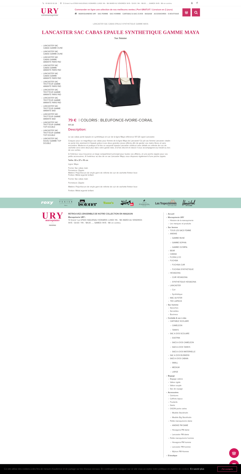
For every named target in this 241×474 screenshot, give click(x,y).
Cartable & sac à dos (132, 14)
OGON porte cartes (178, 409)
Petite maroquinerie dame (181, 421)
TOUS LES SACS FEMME (180, 230)
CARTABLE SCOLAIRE (179, 321)
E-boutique (173, 14)
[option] (61, 203)
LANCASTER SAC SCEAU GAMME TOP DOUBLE (52, 140)
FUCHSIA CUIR (178, 265)
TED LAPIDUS (176, 301)
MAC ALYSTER (176, 298)
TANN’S (175, 330)
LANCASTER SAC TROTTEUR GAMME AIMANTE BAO (52, 108)
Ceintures (174, 395)
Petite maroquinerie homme (182, 438)
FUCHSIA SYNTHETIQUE (183, 269)
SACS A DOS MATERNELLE (183, 352)
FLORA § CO (175, 257)
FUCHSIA (174, 260)
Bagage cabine (176, 379)
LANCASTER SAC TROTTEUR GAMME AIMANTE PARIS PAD (52, 84)
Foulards (174, 402)
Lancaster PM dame (180, 434)
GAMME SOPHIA (179, 243)
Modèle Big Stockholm (181, 417)
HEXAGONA (175, 273)
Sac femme (103, 14)
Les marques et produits (180, 224)
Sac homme (115, 14)
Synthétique (177, 294)
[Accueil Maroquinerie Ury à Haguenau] (49, 12)
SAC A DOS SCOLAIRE (179, 333)
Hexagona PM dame (180, 430)
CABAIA (173, 254)
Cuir (174, 290)
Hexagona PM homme (181, 442)
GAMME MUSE (178, 238)
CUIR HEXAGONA (179, 277)
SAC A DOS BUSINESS (179, 355)
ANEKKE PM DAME (180, 425)
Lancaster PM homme (181, 447)
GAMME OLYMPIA (179, 247)
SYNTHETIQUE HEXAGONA (184, 282)
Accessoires (160, 14)
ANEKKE (173, 234)
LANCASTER (175, 285)
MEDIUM (175, 367)
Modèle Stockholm (180, 413)
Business (174, 314)
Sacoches (174, 308)
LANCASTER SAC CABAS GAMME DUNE (53, 47)
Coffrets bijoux (176, 399)
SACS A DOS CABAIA (179, 358)
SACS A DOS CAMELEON (183, 342)
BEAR (172, 251)
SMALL (175, 363)
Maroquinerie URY (87, 14)
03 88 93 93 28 (51, 3)
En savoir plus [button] (197, 469)
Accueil (76, 13)
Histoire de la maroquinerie (181, 220)
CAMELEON (177, 325)
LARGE (175, 372)
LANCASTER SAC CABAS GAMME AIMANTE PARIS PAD (52, 59)
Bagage (148, 14)
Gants (172, 405)
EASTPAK (176, 338)
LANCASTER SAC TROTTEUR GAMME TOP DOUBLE (52, 124)
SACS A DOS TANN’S (181, 347)
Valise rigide (175, 382)
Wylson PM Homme (180, 451)
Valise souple (175, 385)
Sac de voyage (176, 389)
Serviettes (174, 311)
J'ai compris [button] (227, 469)
